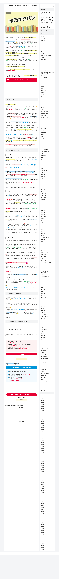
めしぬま (42, 235)
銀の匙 (42, 308)
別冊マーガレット (43, 212)
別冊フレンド (43, 208)
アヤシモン (43, 320)
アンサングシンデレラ (45, 237)
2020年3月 (42, 547)
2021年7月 (42, 515)
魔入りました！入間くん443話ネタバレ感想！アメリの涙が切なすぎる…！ (47, 23)
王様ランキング (43, 178)
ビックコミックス (43, 161)
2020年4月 (42, 545)
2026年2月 (42, 400)
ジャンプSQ (43, 138)
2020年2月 (42, 549)
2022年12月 (42, 480)
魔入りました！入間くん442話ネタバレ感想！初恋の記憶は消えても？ (47, 27)
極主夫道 (42, 86)
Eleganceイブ (43, 49)
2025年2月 (42, 425)
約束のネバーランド (44, 348)
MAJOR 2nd (43, 299)
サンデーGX (43, 130)
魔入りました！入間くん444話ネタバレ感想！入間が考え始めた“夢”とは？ (47, 13)
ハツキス (42, 153)
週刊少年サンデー (43, 297)
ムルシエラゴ (43, 193)
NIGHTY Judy (43, 61)
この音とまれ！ (43, 140)
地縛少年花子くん (44, 59)
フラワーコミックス (44, 170)
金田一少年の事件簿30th (45, 113)
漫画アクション (43, 264)
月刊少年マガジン (43, 256)
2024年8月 (42, 438)
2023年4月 (42, 471)
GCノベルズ (43, 53)
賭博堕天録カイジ (44, 199)
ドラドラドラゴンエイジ (45, 149)
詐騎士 (42, 107)
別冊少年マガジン (43, 216)
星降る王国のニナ (44, 40)
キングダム (43, 295)
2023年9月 (42, 461)
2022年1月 (42, 503)
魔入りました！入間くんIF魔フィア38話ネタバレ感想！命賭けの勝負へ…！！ (47, 17)
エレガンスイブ (43, 115)
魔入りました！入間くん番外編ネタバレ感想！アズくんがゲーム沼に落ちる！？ (47, 20)
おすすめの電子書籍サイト (45, 77)
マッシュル (43, 331)
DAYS (42, 379)
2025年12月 (42, 404)
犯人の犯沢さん (43, 306)
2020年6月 (42, 541)
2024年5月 (42, 444)
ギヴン (42, 136)
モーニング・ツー (43, 187)
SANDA (42, 360)
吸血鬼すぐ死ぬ (43, 369)
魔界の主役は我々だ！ (19, 405)
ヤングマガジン (43, 195)
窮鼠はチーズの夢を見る (45, 63)
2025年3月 (42, 423)
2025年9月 (42, 410)
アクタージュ (43, 314)
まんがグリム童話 (43, 90)
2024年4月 (42, 446)
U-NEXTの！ (21, 399)
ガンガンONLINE (43, 119)
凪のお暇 (42, 51)
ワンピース (43, 337)
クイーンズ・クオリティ (45, 172)
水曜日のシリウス (43, 260)
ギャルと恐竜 (43, 197)
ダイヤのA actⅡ (44, 381)
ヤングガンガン (43, 191)
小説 (41, 220)
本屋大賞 (42, 222)
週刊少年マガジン (43, 377)
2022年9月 (42, 486)
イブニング (42, 109)
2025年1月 (42, 427)
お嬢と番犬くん (43, 210)
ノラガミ (42, 258)
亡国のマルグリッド (44, 252)
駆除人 (42, 241)
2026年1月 (42, 402)
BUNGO (42, 291)
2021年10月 (42, 509)
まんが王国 (42, 94)
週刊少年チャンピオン (13, 405)
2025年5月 (42, 419)
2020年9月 (42, 534)
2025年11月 (42, 406)
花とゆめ (42, 278)
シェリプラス (43, 134)
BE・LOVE (42, 36)
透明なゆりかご (43, 155)
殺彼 (42, 88)
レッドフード (43, 335)
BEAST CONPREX (44, 358)
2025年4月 (42, 421)
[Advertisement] (21, 9)
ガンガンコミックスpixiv (45, 126)
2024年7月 (42, 440)
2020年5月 (42, 543)
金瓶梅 (42, 92)
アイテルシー (43, 312)
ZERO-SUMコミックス (44, 70)
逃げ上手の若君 (43, 350)
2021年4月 (42, 522)
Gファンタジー (43, 57)
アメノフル (43, 318)
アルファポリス (43, 105)
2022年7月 (42, 490)
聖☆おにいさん (43, 189)
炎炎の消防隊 (43, 390)
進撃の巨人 (43, 218)
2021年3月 (42, 524)
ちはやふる (43, 38)
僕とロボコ (43, 339)
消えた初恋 (43, 214)
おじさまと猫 (43, 128)
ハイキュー (43, 327)
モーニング (42, 180)
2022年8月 (42, 488)
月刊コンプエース (43, 239)
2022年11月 (42, 482)
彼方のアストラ (43, 229)
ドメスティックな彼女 (45, 383)
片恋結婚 (42, 274)
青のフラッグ (43, 231)
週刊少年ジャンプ (8, 405)
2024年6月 (42, 442)
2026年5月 (42, 398)
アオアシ (42, 168)
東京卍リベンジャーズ (45, 388)
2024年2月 (42, 450)
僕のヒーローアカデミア (45, 341)
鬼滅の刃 (42, 352)
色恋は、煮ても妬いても (45, 276)
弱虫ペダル (43, 371)
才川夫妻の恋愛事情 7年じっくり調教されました (47, 272)
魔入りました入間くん (45, 373)
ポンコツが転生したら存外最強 (46, 262)
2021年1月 (42, 528)
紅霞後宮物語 (43, 254)
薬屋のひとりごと (44, 132)
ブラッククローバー (44, 329)
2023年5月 (42, 469)
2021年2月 (42, 526)
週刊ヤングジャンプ (44, 289)
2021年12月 (42, 505)
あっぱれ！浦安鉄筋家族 (45, 362)
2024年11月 (42, 431)
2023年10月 (42, 459)
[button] (53, 6)
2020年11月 (42, 530)
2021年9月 (42, 511)
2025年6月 (42, 417)
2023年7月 (42, 465)
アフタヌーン (43, 96)
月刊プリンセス (43, 250)
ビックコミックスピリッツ (45, 166)
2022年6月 (42, 492)
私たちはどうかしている (45, 42)
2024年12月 (42, 429)
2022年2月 (42, 501)
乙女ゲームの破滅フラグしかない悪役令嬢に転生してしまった (47, 73)
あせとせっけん (43, 287)
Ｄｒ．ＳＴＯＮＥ (44, 354)
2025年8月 (42, 412)
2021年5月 (42, 520)
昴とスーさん (43, 159)
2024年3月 (42, 448)
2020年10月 (42, 532)
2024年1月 (42, 452)
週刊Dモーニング (43, 285)
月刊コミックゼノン (44, 233)
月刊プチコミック (43, 243)
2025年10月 (42, 408)
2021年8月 (42, 513)
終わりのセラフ (43, 147)
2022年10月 (42, 484)
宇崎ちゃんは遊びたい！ (45, 151)
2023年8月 (42, 463)
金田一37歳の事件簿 (44, 111)
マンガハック (43, 176)
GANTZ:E (43, 293)
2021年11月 (42, 507)
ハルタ (42, 157)
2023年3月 (42, 473)
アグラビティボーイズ (45, 316)
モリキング (43, 333)
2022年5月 (42, 494)
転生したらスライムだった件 (46, 55)
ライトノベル (43, 201)
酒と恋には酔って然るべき (45, 117)
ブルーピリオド (43, 174)
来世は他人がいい (44, 98)
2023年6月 (42, 467)
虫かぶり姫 (43, 75)
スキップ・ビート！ (44, 280)
